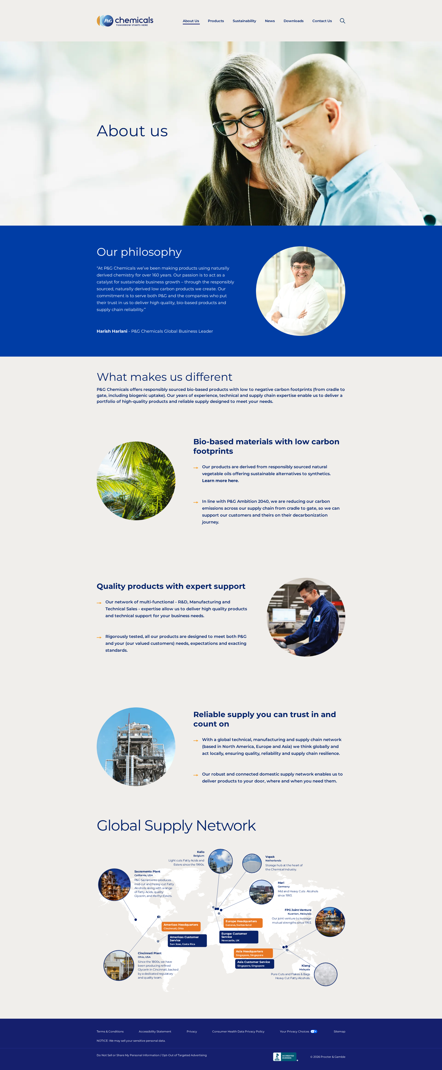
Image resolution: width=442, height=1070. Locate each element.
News (270, 21)
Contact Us (322, 21)
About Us (191, 21)
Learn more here (220, 480)
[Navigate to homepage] (125, 21)
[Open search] (342, 21)
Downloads (294, 21)
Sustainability (244, 21)
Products (216, 21)
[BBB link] (285, 1056)
